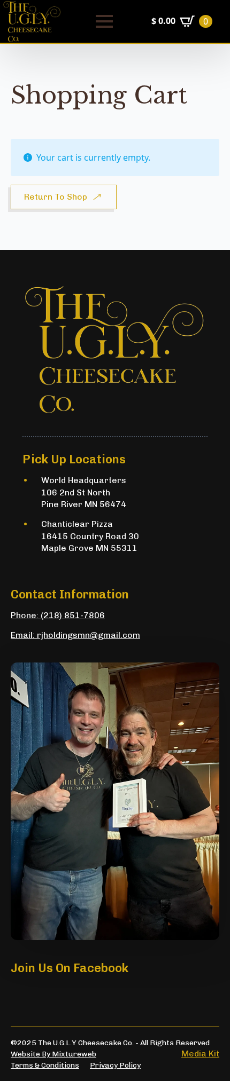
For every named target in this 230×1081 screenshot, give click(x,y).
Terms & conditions (45, 1065)
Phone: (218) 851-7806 (58, 615)
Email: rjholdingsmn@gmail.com (75, 635)
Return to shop (55, 197)
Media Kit (200, 1053)
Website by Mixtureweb (53, 1054)
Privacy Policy (115, 1065)
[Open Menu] (104, 21)
